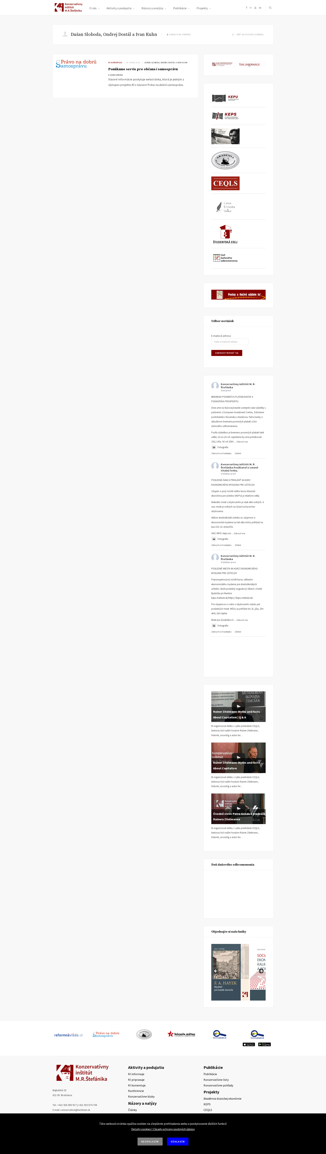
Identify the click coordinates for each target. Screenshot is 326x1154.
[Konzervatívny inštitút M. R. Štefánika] (69, 11)
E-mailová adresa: (221, 335)
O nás (93, 8)
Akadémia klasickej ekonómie (222, 1098)
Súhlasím (178, 1141)
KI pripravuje (136, 1080)
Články (132, 1110)
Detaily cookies (141, 1129)
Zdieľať (238, 453)
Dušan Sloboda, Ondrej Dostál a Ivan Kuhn (166, 62)
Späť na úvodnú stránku (250, 34)
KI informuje (136, 1074)
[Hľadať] (269, 7)
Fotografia (223, 447)
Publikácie (180, 8)
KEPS (207, 1104)
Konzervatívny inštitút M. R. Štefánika (238, 385)
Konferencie (136, 1091)
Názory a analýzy (152, 8)
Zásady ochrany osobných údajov (174, 1129)
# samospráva (115, 75)
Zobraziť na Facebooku (221, 453)
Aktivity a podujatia (119, 8)
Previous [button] (216, 971)
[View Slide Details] (247, 972)
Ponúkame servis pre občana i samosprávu (143, 69)
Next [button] (261, 971)
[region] (238, 972)
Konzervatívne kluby (141, 1096)
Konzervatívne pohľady (218, 1085)
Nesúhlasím (150, 1141)
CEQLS (208, 1110)
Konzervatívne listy (216, 1080)
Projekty (202, 8)
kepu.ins (227, 533)
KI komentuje (115, 62)
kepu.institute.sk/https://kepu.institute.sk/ (232, 597)
